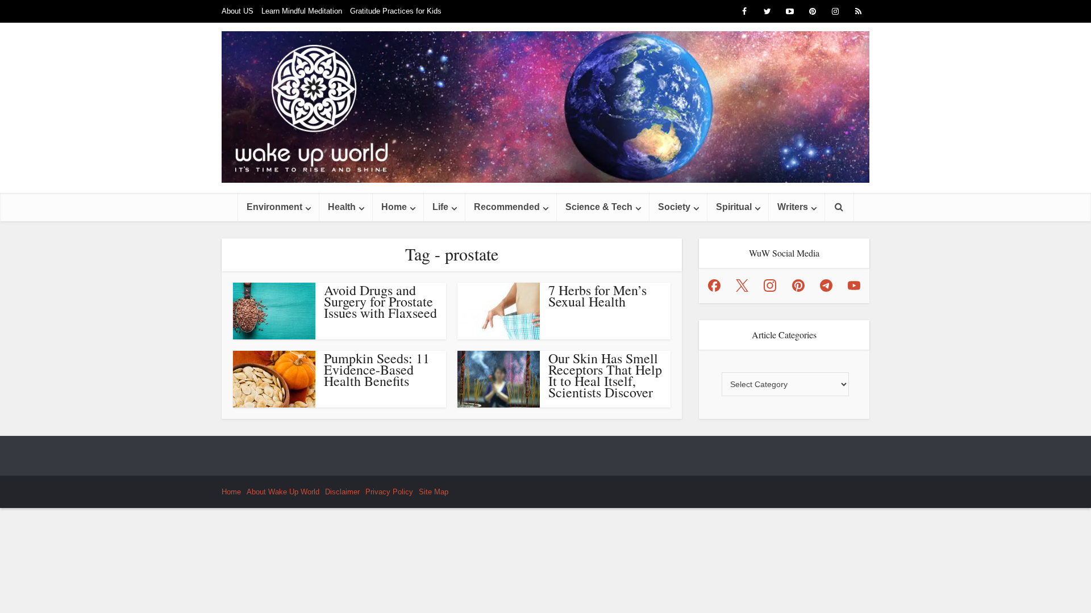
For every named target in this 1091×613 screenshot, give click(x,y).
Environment (274, 207)
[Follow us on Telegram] (826, 285)
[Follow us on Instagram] (770, 285)
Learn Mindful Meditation (301, 11)
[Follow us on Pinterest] (798, 285)
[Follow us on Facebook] (714, 285)
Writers (792, 207)
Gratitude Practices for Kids (396, 11)
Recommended (507, 207)
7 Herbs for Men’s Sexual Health (597, 295)
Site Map (433, 492)
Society (674, 207)
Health (342, 207)
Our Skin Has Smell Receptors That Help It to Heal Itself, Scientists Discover (605, 375)
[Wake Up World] (545, 107)
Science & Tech (598, 207)
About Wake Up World (283, 492)
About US (237, 11)
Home (394, 207)
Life (440, 207)
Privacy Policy (389, 492)
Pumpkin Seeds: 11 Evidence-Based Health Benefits (377, 369)
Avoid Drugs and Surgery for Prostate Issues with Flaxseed (380, 301)
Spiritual (734, 207)
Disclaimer (342, 492)
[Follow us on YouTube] (854, 285)
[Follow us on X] (742, 285)
